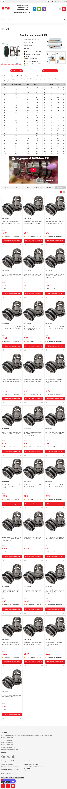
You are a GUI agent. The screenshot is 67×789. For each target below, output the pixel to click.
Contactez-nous (8, 781)
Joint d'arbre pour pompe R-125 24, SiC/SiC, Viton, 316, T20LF (11, 275)
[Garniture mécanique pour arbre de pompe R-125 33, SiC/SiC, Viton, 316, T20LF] (33, 310)
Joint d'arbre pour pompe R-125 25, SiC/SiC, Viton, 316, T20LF (33, 275)
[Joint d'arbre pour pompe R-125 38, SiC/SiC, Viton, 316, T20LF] (11, 363)
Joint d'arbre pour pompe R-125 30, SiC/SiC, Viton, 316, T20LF (11, 327)
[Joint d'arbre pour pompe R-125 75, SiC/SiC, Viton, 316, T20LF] (33, 574)
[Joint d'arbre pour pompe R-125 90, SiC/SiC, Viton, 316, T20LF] (33, 626)
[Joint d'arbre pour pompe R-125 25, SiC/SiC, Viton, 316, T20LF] (33, 258)
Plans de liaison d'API (6, 773)
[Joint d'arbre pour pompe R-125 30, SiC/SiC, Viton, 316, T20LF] (11, 310)
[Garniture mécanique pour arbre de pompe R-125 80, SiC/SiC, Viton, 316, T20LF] (55, 574)
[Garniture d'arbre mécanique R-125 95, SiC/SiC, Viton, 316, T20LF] (55, 626)
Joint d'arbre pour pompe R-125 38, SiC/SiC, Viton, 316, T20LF (11, 380)
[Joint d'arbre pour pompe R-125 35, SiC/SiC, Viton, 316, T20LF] (55, 310)
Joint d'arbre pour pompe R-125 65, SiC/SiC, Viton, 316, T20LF (54, 538)
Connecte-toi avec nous (50, 71)
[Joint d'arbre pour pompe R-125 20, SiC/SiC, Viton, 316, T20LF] (33, 205)
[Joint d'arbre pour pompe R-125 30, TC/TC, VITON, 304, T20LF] (11, 205)
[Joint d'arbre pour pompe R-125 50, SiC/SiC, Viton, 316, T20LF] (55, 416)
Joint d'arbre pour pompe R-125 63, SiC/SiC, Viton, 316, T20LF (33, 538)
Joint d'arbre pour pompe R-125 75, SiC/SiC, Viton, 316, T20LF (33, 590)
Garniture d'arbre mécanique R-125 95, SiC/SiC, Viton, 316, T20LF (54, 644)
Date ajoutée (49, 187)
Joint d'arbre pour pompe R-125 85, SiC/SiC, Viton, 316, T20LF (11, 643)
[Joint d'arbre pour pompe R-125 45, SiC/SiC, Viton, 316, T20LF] (11, 416)
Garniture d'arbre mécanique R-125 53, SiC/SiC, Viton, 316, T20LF (11, 486)
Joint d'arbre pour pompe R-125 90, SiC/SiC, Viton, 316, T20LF (33, 643)
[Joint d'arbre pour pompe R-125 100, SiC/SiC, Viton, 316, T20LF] (11, 679)
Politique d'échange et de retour (32, 771)
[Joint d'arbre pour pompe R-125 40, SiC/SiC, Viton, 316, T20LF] (33, 363)
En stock (59, 187)
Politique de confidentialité (31, 764)
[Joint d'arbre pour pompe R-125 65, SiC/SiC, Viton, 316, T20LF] (55, 521)
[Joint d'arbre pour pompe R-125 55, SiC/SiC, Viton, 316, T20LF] (33, 468)
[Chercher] (64, 19)
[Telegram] (34, 9)
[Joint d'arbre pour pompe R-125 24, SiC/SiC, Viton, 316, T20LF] (11, 258)
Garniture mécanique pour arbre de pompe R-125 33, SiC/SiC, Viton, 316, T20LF (33, 328)
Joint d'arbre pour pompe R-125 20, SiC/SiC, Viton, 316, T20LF (33, 222)
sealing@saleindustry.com (22, 12)
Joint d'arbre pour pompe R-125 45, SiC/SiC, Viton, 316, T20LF (11, 432)
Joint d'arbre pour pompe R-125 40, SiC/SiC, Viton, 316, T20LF (33, 380)
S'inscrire (56, 1)
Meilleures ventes (38, 187)
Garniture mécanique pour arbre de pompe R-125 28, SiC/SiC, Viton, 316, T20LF (54, 276)
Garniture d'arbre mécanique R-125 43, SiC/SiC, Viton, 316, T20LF (54, 381)
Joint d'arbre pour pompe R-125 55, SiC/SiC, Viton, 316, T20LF (33, 485)
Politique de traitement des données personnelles (33, 767)
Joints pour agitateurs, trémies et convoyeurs (10, 770)
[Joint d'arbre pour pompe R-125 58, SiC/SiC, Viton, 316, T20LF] (55, 468)
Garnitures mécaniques (7, 764)
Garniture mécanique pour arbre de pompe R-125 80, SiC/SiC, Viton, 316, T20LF (54, 591)
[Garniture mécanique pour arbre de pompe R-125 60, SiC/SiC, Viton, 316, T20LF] (11, 521)
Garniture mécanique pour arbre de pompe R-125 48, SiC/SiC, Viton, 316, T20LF (33, 433)
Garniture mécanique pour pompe (10, 766)
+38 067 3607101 (22, 7)
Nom (28, 187)
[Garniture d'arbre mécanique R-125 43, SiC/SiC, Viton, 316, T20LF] (55, 363)
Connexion (64, 1)
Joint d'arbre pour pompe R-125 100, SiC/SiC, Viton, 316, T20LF (11, 696)
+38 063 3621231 (22, 5)
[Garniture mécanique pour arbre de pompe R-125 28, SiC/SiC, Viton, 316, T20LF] (55, 258)
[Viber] (44, 9)
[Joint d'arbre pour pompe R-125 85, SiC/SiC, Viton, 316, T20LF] (11, 626)
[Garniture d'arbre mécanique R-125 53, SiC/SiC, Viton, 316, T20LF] (11, 468)
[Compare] (3, 245)
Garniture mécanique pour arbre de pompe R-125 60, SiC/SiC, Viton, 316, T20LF (11, 539)
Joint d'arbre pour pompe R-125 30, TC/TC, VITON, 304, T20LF (11, 222)
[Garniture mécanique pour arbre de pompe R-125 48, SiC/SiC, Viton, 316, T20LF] (33, 416)
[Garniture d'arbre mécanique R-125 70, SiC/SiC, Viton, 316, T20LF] (11, 574)
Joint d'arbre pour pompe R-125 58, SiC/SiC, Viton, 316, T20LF (54, 485)
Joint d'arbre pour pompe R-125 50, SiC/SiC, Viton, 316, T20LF (54, 432)
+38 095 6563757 (22, 10)
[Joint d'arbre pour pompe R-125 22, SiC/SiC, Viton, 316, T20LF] (55, 205)
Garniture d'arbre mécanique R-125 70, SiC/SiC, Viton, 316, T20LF (11, 591)
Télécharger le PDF (16, 71)
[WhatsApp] (39, 9)
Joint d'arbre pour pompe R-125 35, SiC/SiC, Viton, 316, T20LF (54, 327)
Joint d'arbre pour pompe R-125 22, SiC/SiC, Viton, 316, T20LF (54, 222)
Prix (17, 187)
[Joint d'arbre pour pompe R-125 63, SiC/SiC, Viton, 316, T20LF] (33, 521)
